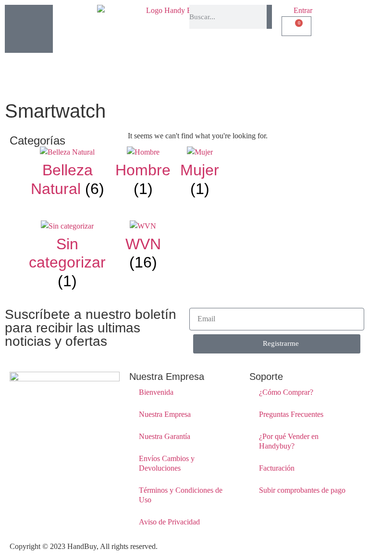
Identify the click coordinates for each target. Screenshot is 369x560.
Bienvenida (156, 392)
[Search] (269, 17)
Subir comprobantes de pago (302, 490)
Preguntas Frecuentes (291, 414)
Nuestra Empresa (165, 414)
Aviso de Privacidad (169, 522)
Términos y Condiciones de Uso (180, 495)
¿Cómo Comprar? (286, 392)
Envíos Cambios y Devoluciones (167, 463)
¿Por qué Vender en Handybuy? (289, 441)
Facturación (277, 468)
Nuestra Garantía (164, 436)
